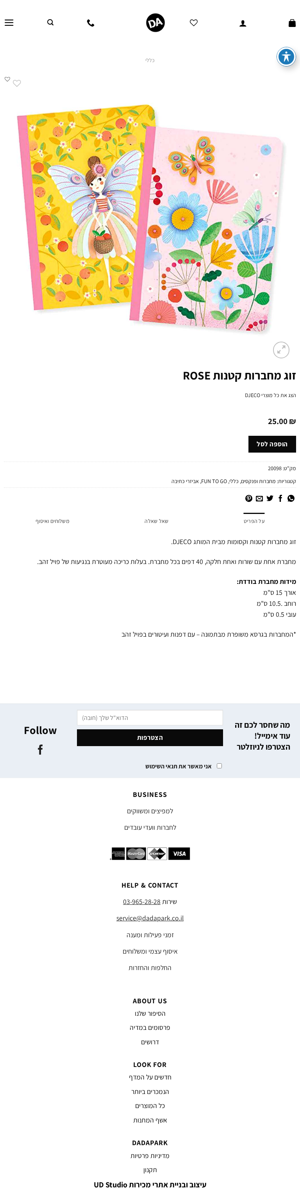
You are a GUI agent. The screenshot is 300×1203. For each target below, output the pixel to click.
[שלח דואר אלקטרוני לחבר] (259, 499)
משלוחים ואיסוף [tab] (53, 521)
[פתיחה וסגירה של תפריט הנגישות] (286, 56)
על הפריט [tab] (254, 521)
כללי (150, 60)
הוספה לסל (272, 444)
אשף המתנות (150, 1119)
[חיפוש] (50, 22)
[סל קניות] (292, 23)
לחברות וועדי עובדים (150, 827)
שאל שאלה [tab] (156, 521)
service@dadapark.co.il (150, 917)
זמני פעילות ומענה (150, 934)
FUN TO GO (214, 481)
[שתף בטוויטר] (269, 499)
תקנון (150, 1169)
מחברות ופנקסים (258, 481)
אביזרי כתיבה (185, 481)
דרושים (150, 1041)
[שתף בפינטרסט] (248, 499)
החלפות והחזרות (150, 967)
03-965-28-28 (142, 901)
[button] (7, 78)
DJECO (252, 395)
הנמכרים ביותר (150, 1091)
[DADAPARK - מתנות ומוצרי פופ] (155, 22)
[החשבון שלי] (243, 22)
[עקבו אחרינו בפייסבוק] (40, 750)
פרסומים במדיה (150, 1027)
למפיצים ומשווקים (150, 810)
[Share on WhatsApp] (291, 499)
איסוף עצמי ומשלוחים (150, 951)
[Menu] (9, 23)
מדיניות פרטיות (150, 1155)
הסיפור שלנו (150, 1013)
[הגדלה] (281, 350)
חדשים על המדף (150, 1076)
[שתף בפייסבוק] (280, 499)
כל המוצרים (150, 1105)
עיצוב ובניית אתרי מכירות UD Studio (150, 1185)
